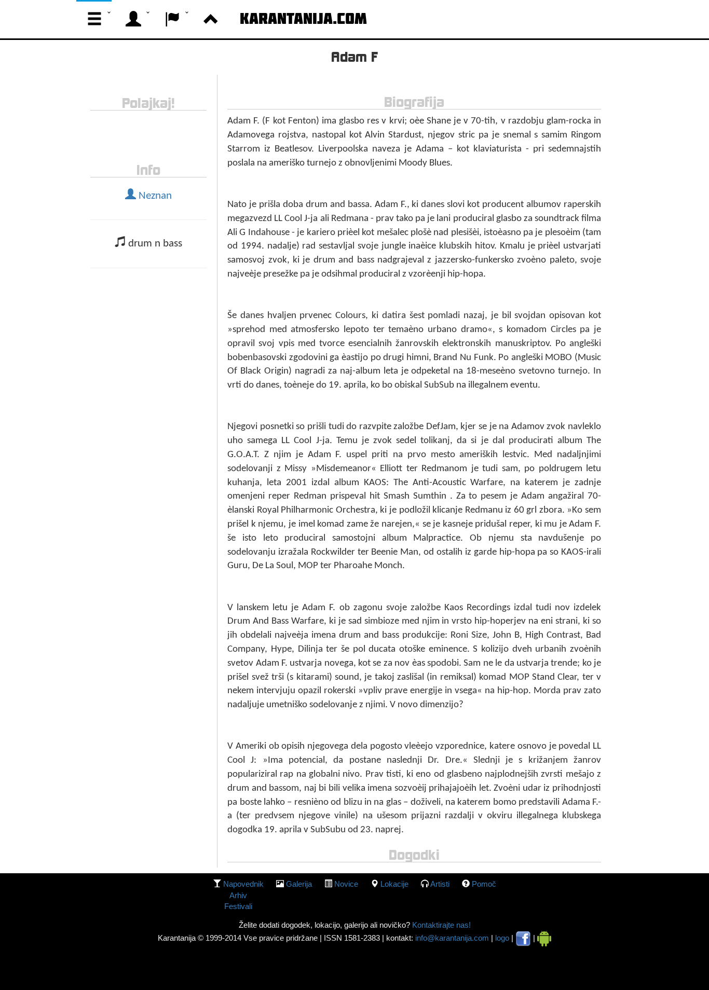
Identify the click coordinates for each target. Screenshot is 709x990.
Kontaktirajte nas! (440, 924)
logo (502, 937)
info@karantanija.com (452, 937)
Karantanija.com (303, 18)
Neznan (154, 196)
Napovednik (243, 883)
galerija (299, 883)
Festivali (238, 906)
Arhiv (238, 895)
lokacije (394, 883)
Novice (346, 883)
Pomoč (484, 883)
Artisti (439, 883)
